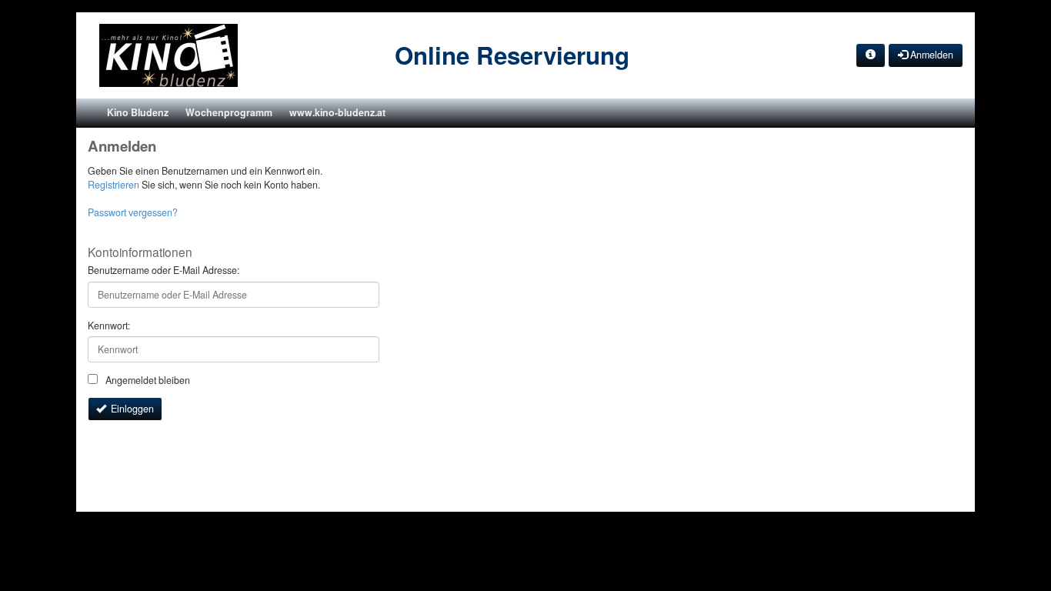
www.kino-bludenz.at (337, 112)
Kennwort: (109, 325)
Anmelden (930, 55)
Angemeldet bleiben (146, 380)
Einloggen (130, 409)
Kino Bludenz (137, 112)
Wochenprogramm (228, 112)
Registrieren (113, 185)
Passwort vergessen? (133, 212)
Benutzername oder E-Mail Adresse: (163, 270)
